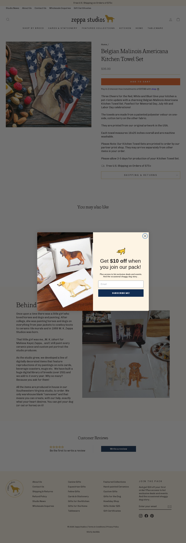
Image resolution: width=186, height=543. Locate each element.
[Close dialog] (145, 236)
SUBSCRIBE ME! (121, 293)
